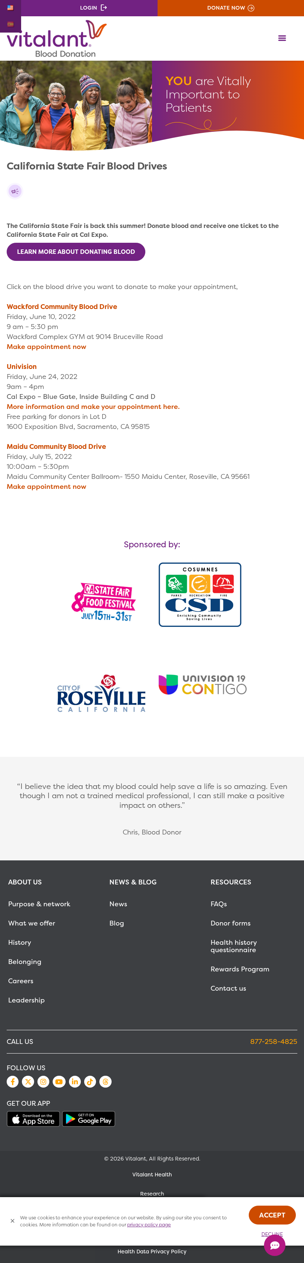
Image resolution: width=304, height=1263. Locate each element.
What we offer (31, 923)
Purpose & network (39, 903)
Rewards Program (240, 969)
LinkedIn (75, 1082)
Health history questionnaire (234, 946)
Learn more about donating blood (76, 252)
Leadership (26, 1000)
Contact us (228, 988)
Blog (116, 923)
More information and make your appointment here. (93, 406)
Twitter (28, 1082)
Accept (272, 1215)
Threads (105, 1082)
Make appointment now (46, 346)
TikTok (90, 1082)
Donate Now (226, 7)
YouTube (59, 1081)
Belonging (25, 961)
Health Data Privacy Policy (152, 1251)
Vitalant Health (152, 1174)
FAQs (219, 903)
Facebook (13, 1082)
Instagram (43, 1082)
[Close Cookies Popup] (13, 1221)
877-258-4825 (273, 1041)
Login (88, 7)
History (19, 942)
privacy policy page (149, 1225)
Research (152, 1194)
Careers (20, 980)
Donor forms (231, 923)
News (118, 903)
